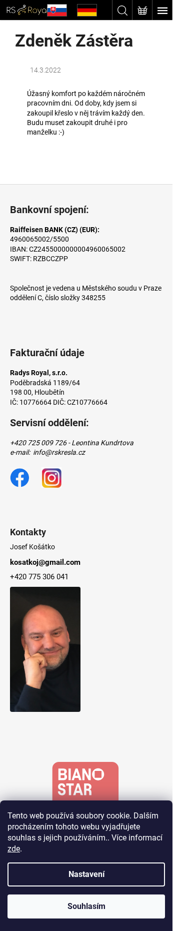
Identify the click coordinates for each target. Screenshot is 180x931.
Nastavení (86, 874)
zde (14, 848)
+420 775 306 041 (39, 576)
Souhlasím (87, 906)
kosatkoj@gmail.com (45, 562)
